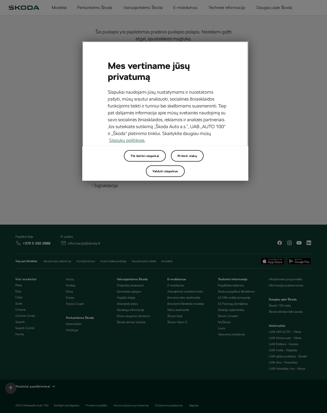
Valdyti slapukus (165, 171)
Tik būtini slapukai (145, 156)
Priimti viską (187, 156)
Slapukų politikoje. (127, 140)
